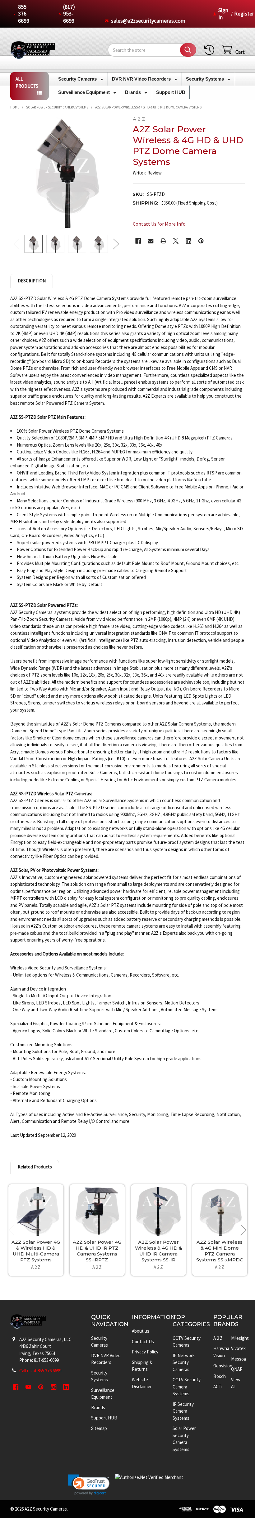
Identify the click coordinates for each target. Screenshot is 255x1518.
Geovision (222, 1366)
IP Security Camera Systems (183, 1411)
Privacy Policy (145, 1352)
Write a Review (147, 173)
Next (116, 243)
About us (140, 1331)
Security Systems (205, 79)
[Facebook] (138, 241)
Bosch (219, 1376)
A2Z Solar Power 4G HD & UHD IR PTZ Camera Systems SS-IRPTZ (97, 1250)
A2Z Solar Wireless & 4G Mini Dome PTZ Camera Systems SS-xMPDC (219, 1250)
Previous (16, 243)
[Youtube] (28, 1387)
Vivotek (238, 1348)
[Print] (163, 241)
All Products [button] (27, 82)
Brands (133, 92)
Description (32, 281)
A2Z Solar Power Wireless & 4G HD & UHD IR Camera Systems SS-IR (158, 1250)
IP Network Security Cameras (184, 1362)
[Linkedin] (188, 241)
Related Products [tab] (35, 1167)
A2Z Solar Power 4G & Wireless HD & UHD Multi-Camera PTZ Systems (36, 1250)
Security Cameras (78, 79)
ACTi (217, 1386)
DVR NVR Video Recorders (142, 79)
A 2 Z (218, 1338)
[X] (175, 241)
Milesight (240, 1338)
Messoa (238, 1359)
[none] (66, 172)
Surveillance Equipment (84, 92)
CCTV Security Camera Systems (187, 1387)
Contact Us (143, 1341)
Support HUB (170, 92)
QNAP (237, 1369)
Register (244, 13)
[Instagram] (53, 1387)
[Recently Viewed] (210, 50)
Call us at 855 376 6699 (40, 1371)
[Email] (150, 241)
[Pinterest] (201, 241)
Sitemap (99, 1428)
